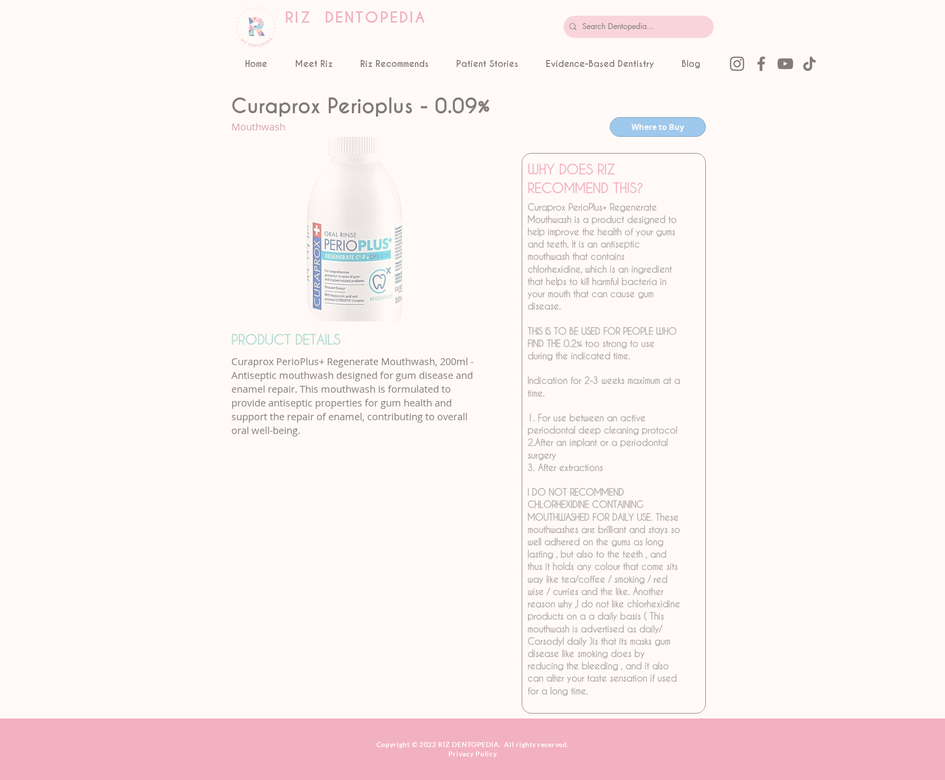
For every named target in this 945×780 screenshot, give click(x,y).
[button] (179, 163)
